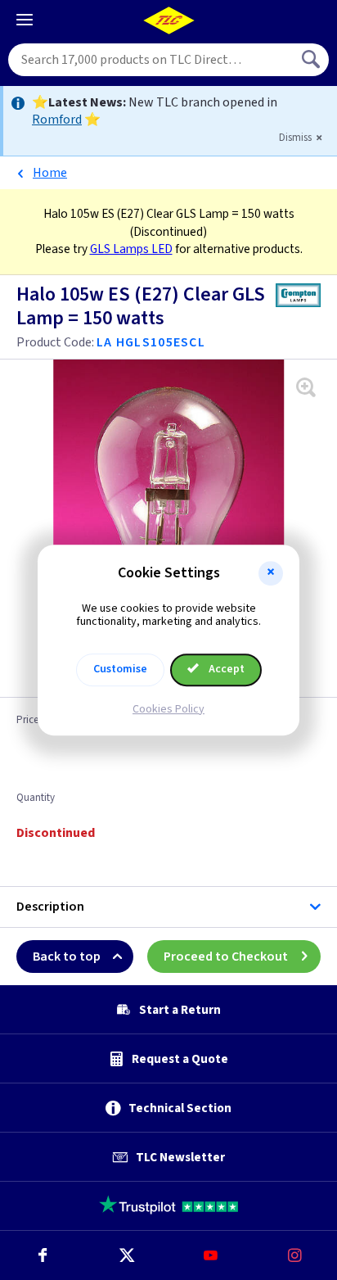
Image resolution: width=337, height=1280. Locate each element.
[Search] (312, 59)
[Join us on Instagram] (295, 1255)
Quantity (35, 798)
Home (50, 173)
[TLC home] (168, 20)
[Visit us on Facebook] (42, 1255)
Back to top (67, 957)
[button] (270, 573)
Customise (120, 669)
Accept (225, 669)
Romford (57, 120)
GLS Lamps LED (131, 249)
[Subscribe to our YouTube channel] (210, 1255)
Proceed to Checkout (226, 957)
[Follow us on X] (126, 1255)
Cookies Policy (168, 709)
